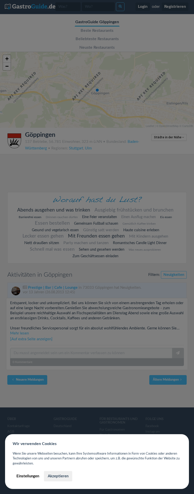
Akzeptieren (58, 476)
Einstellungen (27, 476)
